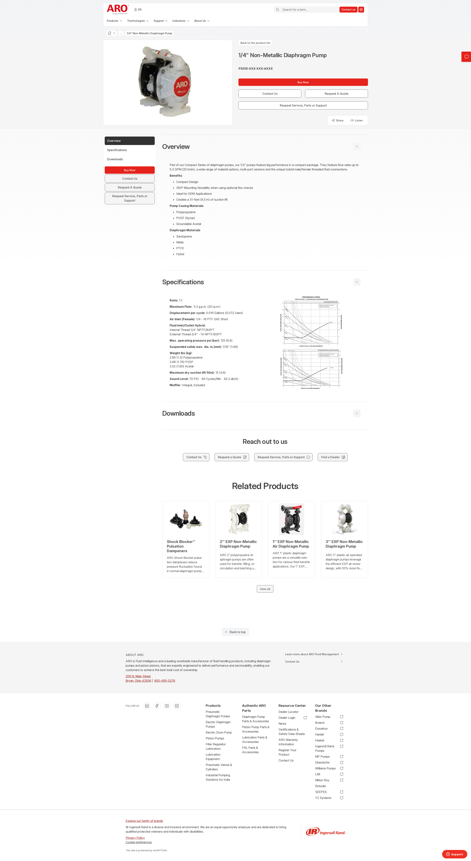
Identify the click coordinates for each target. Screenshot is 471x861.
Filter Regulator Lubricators (216, 746)
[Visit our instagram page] (176, 705)
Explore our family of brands (144, 821)
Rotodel (320, 786)
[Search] (277, 9)
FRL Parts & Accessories (250, 750)
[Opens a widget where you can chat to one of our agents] (454, 854)
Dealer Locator (288, 712)
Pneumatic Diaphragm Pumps (218, 714)
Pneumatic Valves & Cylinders (219, 767)
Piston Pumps (215, 738)
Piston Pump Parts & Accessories (255, 729)
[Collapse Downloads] (357, 413)
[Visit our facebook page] (156, 705)
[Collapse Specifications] (357, 282)
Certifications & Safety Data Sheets (292, 732)
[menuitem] (115, 21)
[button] (265, 146)
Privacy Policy (135, 838)
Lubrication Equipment (213, 757)
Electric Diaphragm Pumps (218, 724)
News (282, 723)
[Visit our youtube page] (166, 705)
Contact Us (286, 760)
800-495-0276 (164, 680)
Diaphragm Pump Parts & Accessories (255, 719)
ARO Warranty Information (288, 742)
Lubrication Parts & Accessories (254, 740)
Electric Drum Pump (219, 732)
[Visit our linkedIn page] (147, 705)
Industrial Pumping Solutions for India (218, 777)
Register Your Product (287, 752)
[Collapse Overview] (357, 146)
